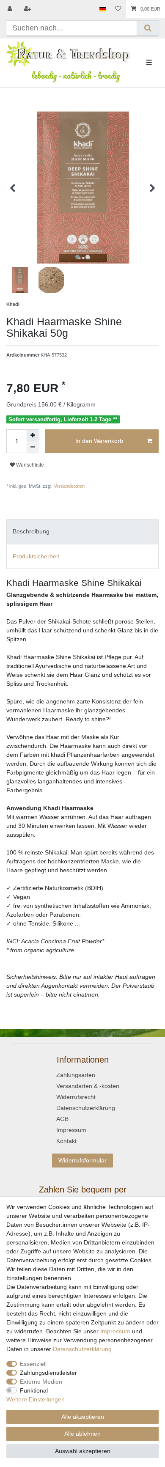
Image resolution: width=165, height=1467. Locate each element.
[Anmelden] (10, 9)
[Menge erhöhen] (32, 435)
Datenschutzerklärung (85, 1107)
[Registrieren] (28, 9)
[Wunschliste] (118, 9)
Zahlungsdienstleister (48, 1372)
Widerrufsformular (82, 1160)
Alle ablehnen (82, 1433)
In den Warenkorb (99, 440)
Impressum (71, 1129)
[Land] (102, 9)
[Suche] (148, 28)
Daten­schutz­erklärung (82, 1349)
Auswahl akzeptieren (82, 1451)
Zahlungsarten (75, 1074)
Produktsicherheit (36, 556)
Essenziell (33, 1363)
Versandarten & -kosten (87, 1085)
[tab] (82, 531)
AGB (62, 1118)
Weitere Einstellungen (35, 1399)
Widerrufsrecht (76, 1096)
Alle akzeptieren (82, 1416)
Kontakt (66, 1140)
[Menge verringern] (32, 447)
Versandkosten (68, 486)
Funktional (34, 1390)
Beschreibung (31, 531)
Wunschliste (29, 465)
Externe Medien (41, 1381)
